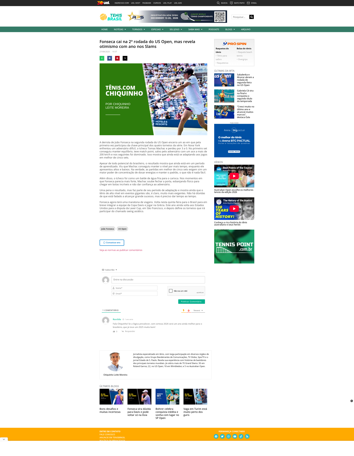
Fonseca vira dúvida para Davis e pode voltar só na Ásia (139, 412)
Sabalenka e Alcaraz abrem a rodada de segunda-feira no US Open (245, 80)
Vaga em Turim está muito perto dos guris (195, 412)
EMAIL (254, 3)
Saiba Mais (194, 29)
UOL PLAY (167, 3)
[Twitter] (222, 436)
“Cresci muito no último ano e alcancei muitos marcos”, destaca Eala (245, 112)
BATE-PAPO (239, 3)
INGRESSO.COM (122, 3)
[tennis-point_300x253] (234, 262)
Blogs (228, 29)
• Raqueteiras (222, 62)
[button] (102, 58)
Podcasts (214, 29)
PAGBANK (146, 3)
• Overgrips (242, 59)
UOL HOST (135, 3)
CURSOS (157, 3)
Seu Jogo (174, 29)
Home (104, 29)
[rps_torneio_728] (176, 22)
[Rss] (247, 436)
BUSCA (224, 3)
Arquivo (245, 29)
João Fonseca (107, 229)
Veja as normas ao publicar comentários (121, 250)
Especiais (156, 29)
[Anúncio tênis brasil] (234, 156)
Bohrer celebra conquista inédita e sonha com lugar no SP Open (167, 413)
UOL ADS (178, 3)
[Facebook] (216, 436)
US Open (122, 229)
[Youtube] (234, 436)
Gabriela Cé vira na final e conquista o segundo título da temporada (245, 96)
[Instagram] (228, 436)
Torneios (137, 29)
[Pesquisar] (251, 17)
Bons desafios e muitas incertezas (110, 410)
